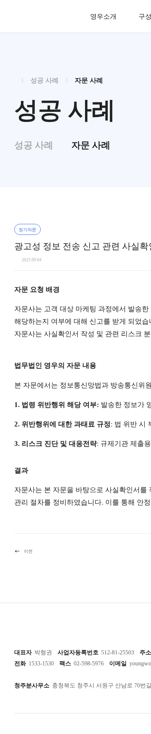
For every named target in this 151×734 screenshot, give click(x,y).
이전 (28, 551)
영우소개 (103, 16)
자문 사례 (90, 145)
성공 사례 (33, 145)
